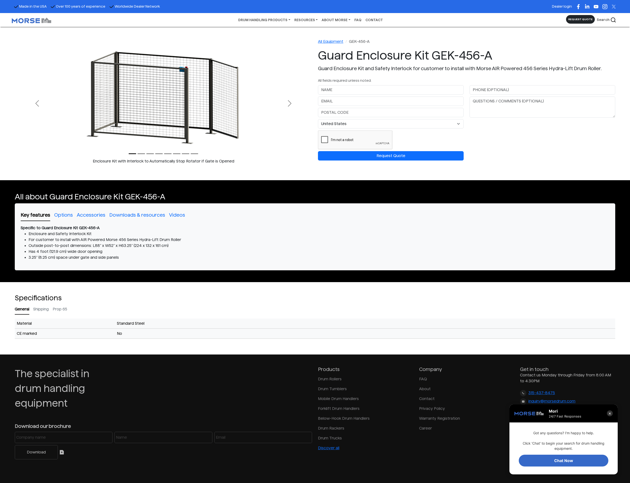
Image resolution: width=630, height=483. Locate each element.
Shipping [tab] (41, 309)
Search (603, 20)
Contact (427, 399)
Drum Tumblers (332, 389)
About (425, 389)
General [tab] (22, 309)
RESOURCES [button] (304, 20)
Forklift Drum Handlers (339, 408)
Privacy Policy (432, 408)
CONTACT (374, 20)
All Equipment (330, 41)
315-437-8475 (541, 393)
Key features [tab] (35, 215)
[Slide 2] (150, 154)
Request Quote (391, 156)
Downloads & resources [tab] (137, 215)
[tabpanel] (315, 242)
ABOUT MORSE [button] (334, 20)
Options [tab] (63, 215)
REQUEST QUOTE (580, 19)
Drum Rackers (331, 428)
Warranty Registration (439, 418)
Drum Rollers (330, 379)
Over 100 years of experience (80, 6)
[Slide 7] (194, 154)
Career (425, 428)
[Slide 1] (141, 154)
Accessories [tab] (91, 215)
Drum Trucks (330, 438)
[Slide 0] (132, 154)
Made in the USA (33, 6)
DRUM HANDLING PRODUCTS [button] (262, 20)
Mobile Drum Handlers (338, 399)
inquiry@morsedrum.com (551, 401)
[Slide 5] (176, 154)
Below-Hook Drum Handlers (344, 418)
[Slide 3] (159, 154)
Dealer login (562, 6)
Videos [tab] (177, 215)
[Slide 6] (185, 154)
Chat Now (563, 460)
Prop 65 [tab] (60, 309)
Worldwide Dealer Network (137, 6)
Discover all (328, 448)
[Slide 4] (168, 154)
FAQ (358, 20)
